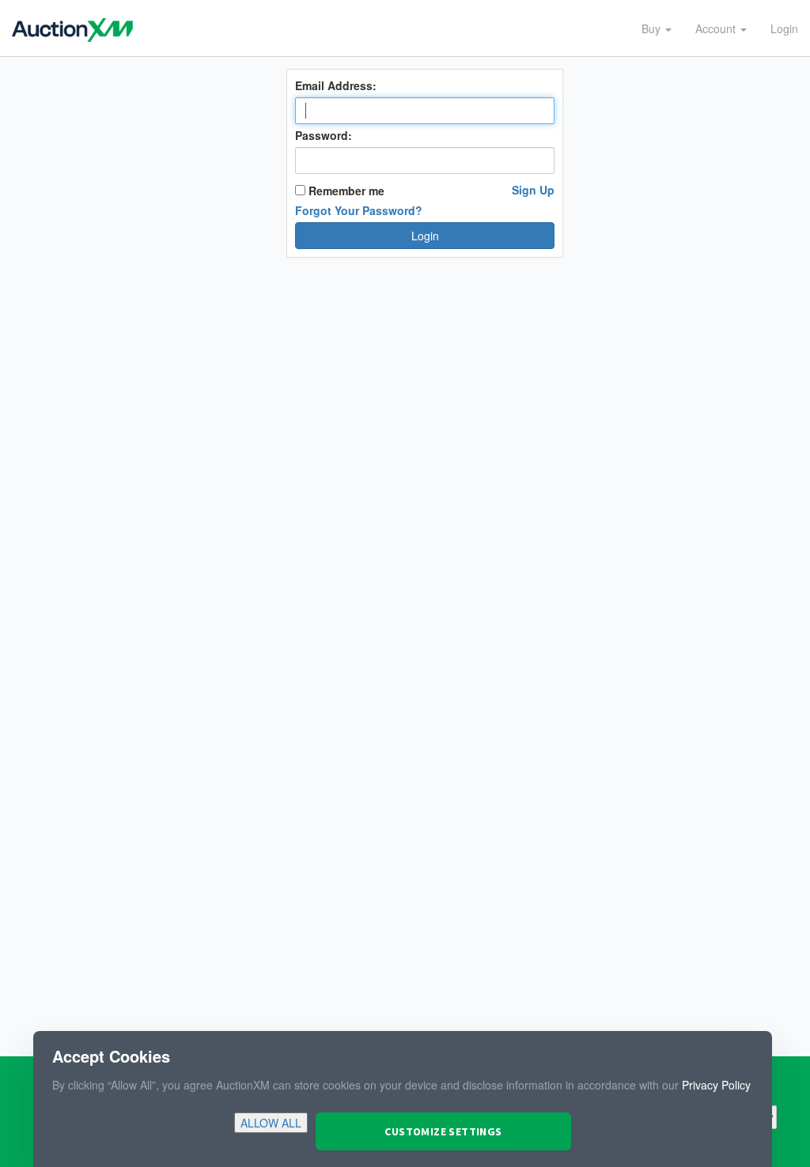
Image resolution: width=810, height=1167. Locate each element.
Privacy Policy (716, 1085)
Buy (653, 28)
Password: (323, 135)
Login (784, 28)
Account (717, 28)
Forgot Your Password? (358, 210)
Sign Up (533, 190)
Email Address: (336, 85)
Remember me (344, 190)
